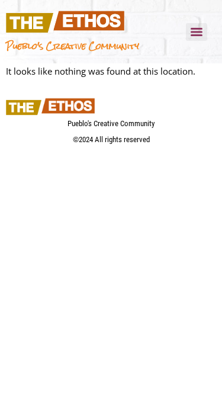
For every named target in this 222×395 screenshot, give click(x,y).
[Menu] (196, 32)
